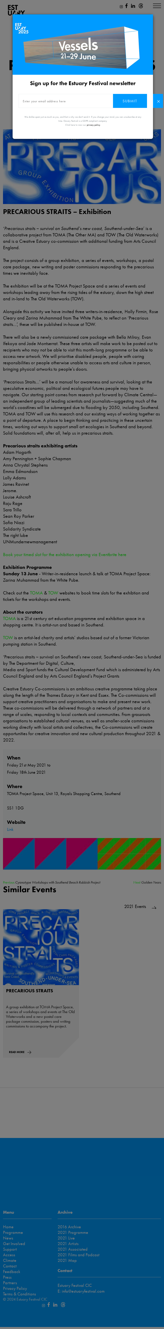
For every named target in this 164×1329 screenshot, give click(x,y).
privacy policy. (94, 124)
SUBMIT (130, 101)
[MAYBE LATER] (158, 101)
